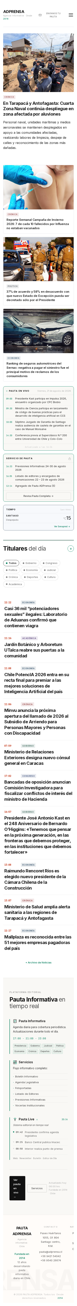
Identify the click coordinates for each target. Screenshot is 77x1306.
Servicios (37, 1188)
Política (13, 570)
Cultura (51, 577)
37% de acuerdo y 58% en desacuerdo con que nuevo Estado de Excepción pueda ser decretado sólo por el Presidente (38, 296)
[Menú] (71, 15)
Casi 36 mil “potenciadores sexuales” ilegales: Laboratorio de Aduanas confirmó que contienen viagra (35, 617)
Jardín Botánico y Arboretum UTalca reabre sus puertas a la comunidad (34, 650)
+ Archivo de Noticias (38, 962)
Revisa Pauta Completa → (38, 495)
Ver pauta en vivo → (17, 1188)
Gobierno (31, 563)
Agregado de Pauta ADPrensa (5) (35, 485)
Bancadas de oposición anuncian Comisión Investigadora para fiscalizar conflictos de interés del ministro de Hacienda (38, 790)
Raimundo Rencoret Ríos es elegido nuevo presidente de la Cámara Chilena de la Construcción (35, 879)
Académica (15, 584)
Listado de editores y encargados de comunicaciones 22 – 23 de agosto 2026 (39, 478)
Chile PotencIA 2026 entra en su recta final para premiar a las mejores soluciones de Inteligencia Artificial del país (36, 683)
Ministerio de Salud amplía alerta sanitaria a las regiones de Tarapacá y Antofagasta (37, 912)
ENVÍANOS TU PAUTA (53, 15)
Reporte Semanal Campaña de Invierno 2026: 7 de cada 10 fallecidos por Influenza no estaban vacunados (38, 224)
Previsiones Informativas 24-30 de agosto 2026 (40, 468)
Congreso (51, 563)
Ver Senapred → (62, 526)
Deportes (32, 577)
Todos (12, 563)
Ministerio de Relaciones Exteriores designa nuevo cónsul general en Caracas (37, 757)
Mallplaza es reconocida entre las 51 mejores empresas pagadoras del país (37, 942)
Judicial (51, 570)
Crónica (13, 577)
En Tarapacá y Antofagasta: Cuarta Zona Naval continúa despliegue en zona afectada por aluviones (38, 109)
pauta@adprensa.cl (50, 1251)
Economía (32, 570)
